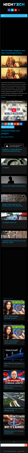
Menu (3, 15)
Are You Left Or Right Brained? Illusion (13, 186)
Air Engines (5, 167)
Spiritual (11, 127)
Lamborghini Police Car (9, 222)
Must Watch (6, 127)
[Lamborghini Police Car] (14, 217)
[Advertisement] (14, 34)
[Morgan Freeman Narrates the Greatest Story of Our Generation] (14, 198)
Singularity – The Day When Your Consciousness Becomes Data (12, 150)
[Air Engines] (14, 162)
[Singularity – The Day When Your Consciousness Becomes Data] (14, 144)
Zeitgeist (3, 97)
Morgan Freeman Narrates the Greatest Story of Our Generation (12, 205)
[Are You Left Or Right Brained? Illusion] (14, 180)
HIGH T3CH (6, 451)
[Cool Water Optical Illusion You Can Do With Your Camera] (14, 235)
